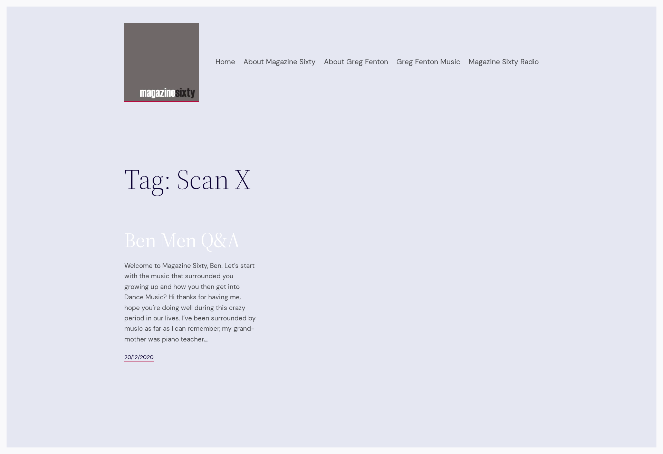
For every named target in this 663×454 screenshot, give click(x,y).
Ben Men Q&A (182, 240)
